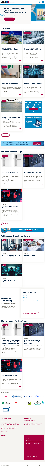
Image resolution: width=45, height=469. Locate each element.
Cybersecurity (6, 191)
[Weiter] (43, 14)
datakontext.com (4, 431)
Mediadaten (3, 446)
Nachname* (35, 300)
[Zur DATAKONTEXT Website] (11, 418)
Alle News (5, 135)
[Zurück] (2, 14)
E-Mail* (24, 306)
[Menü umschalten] (43, 2)
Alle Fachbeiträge (7, 223)
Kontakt (2, 438)
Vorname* (25, 300)
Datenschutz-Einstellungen (6, 452)
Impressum (31, 465)
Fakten (2, 448)
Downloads (3, 440)
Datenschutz (36, 465)
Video (4, 240)
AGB (27, 465)
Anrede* (25, 295)
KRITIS (4, 100)
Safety (26, 66)
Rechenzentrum (28, 155)
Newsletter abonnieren (30, 313)
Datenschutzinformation (6, 444)
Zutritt (4, 66)
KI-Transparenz (4, 450)
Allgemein (5, 155)
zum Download (9, 19)
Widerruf (3, 442)
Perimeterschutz (28, 240)
